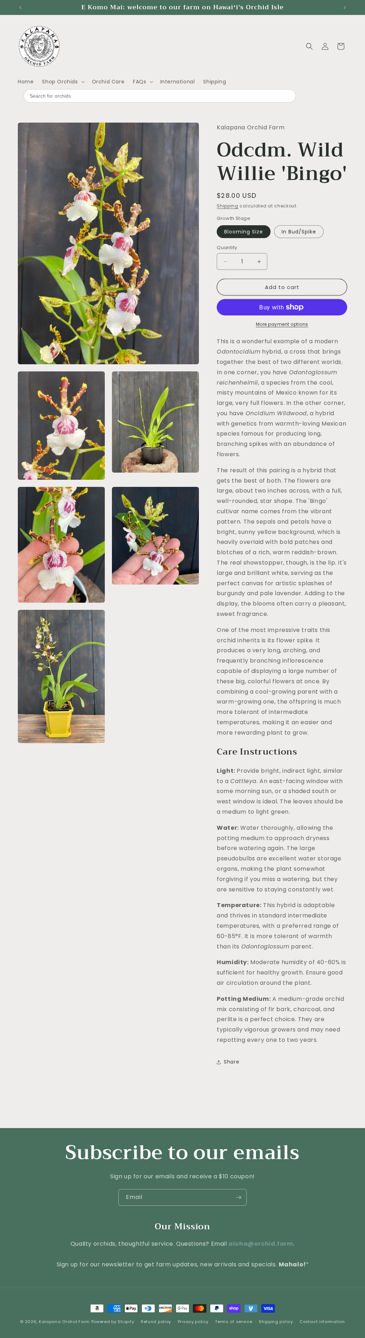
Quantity (227, 247)
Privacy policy (193, 1321)
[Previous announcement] (20, 7)
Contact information (322, 1321)
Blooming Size (243, 231)
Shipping (227, 206)
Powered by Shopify (112, 1321)
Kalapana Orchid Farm (64, 1321)
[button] (62, 81)
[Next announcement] (345, 7)
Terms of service (233, 1321)
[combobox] (160, 96)
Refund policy (156, 1321)
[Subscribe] (238, 1197)
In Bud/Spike (299, 231)
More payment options (282, 324)
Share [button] (231, 1061)
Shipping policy (276, 1321)
